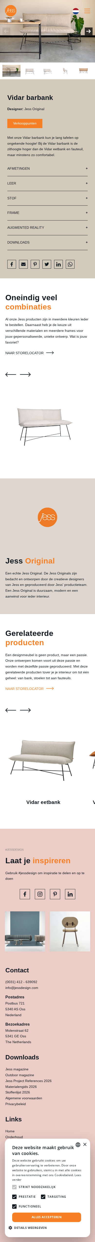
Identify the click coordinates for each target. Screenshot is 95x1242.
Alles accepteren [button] (47, 1217)
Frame (13, 213)
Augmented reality (25, 227)
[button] (29, 1227)
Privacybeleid (15, 1104)
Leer (11, 183)
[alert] (47, 1188)
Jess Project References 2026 (28, 1081)
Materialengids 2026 (21, 1087)
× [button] (84, 1144)
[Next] (89, 31)
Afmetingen (18, 168)
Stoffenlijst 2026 (17, 1092)
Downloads (18, 242)
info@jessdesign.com (21, 988)
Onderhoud (14, 1137)
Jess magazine (16, 1069)
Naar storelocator (25, 353)
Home (10, 1131)
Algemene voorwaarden (23, 1098)
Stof (12, 198)
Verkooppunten (25, 123)
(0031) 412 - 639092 (21, 982)
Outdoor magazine (19, 1075)
